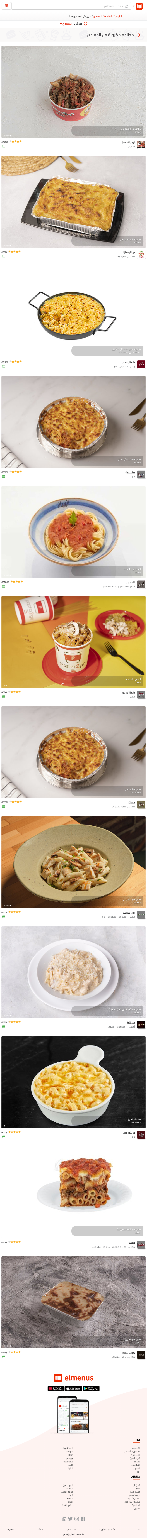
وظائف (40, 1529)
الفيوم (137, 1468)
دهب (71, 1465)
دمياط (137, 1461)
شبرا (72, 1495)
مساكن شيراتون (132, 1501)
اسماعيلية (68, 1461)
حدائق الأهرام (133, 1498)
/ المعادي (98, 16)
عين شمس (134, 1495)
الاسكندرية (68, 1448)
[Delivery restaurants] (139, 35)
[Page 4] (9, 135)
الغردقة (70, 1451)
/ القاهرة (108, 16)
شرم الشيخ (135, 1458)
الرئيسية (117, 16)
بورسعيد (69, 1458)
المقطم (70, 1498)
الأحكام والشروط (107, 1529)
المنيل (137, 1508)
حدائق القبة (68, 1505)
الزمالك (70, 1488)
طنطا (71, 1455)
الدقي (137, 1488)
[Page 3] (7, 135)
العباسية (136, 1505)
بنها (138, 1471)
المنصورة (135, 1455)
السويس (135, 1465)
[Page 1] (4, 135)
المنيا (71, 1468)
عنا (139, 1529)
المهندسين (68, 1485)
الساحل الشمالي (132, 1451)
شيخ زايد (136, 1485)
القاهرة (136, 1448)
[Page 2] (6, 135)
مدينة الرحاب (67, 1492)
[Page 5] (10, 135)
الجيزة (71, 1501)
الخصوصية (71, 1529)
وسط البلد (135, 1492)
